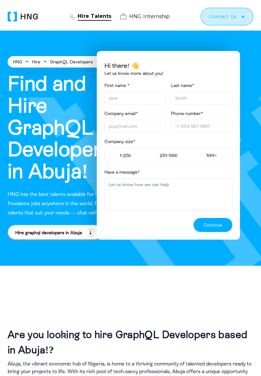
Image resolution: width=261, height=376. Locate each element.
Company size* (119, 141)
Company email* (121, 113)
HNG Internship (149, 16)
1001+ (211, 155)
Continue (213, 225)
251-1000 (168, 155)
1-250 (125, 155)
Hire (36, 61)
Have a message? (121, 172)
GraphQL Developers (71, 61)
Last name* (182, 85)
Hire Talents (94, 16)
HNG (17, 61)
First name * (117, 85)
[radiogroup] (168, 155)
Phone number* (187, 113)
